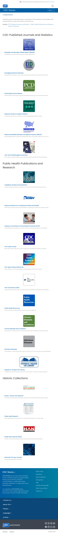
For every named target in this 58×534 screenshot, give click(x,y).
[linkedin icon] (54, 523)
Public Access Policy (41, 488)
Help (37, 482)
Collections (39, 474)
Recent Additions (41, 477)
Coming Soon (39, 480)
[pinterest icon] (48, 527)
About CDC (7, 504)
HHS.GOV (5, 531)
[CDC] (5, 5)
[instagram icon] (51, 523)
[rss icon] (54, 527)
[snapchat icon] (51, 527)
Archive (5, 517)
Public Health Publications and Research (42, 24)
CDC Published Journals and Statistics (18, 24)
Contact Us (39, 491)
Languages (6, 513)
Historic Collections (13, 26)
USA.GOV (12, 531)
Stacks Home (39, 471)
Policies (5, 509)
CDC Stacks (8, 472)
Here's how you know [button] (49, 1)
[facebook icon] (46, 523)
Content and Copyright (42, 485)
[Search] (53, 6)
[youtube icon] (46, 527)
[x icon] (48, 523)
